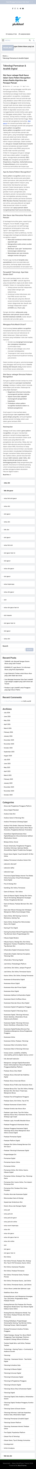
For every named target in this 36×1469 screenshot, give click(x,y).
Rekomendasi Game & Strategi (13, 1198)
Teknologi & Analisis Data (12, 1365)
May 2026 (7, 720)
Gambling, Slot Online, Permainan (14, 888)
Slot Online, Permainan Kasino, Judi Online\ (18, 1285)
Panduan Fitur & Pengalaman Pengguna (16, 1097)
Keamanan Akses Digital (12, 983)
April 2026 (7, 724)
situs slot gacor (9, 568)
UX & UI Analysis (9, 1448)
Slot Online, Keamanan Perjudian (14, 1267)
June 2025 (7, 763)
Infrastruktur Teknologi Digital (13, 960)
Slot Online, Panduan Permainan (14, 1271)
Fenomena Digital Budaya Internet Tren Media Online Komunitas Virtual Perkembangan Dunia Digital (18, 878)
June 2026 (7, 716)
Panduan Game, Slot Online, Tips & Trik (16, 1101)
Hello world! (27, 701)
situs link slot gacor (10, 498)
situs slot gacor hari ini (11, 607)
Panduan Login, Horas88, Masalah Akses (17, 1120)
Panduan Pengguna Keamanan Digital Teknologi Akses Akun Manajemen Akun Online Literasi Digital (17, 1131)
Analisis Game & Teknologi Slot (14, 818)
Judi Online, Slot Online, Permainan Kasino (17, 972)
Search (5, 646)
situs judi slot (8, 1214)
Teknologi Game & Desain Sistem (14, 1409)
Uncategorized (8, 1444)
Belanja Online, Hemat (11, 842)
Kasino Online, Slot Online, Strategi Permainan (18, 975)
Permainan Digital (9, 1158)
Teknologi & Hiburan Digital (12, 1369)
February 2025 (8, 779)
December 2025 (9, 740)
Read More (6, 475)
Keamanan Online (9, 1037)
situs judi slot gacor (10, 1218)
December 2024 (9, 787)
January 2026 (8, 736)
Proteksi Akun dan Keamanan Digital (15, 1194)
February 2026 (8, 732)
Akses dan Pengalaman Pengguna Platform (17, 806)
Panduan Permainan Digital (12, 1137)
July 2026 (7, 712)
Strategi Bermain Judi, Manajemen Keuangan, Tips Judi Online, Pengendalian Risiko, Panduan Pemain (18, 1299)
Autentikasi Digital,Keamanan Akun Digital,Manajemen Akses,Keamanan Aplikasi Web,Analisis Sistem (18, 836)
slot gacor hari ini (9, 553)
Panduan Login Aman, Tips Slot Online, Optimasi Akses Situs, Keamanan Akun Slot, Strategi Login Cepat (18, 1115)
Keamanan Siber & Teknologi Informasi (16, 1049)
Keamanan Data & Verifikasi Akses (15, 999)
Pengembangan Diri (10, 1154)
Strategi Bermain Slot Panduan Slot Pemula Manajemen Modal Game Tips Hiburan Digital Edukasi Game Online (18, 1307)
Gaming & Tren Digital (11, 928)
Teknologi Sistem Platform (12, 1422)
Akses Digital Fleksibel (11, 810)
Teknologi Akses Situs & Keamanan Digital (17, 1389)
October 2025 (8, 748)
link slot (6, 529)
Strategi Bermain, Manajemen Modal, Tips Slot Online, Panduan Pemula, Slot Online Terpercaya (17, 1315)
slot (5, 600)
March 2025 (7, 775)
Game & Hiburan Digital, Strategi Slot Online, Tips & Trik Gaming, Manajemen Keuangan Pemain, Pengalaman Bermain (18, 898)
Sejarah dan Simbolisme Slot (13, 1202)
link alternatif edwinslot (11, 1059)
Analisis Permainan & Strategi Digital (15, 822)
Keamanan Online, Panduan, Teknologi (16, 1041)
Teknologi (7, 1355)
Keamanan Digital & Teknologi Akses (16, 1011)
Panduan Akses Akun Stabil (13, 1071)
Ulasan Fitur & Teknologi (12, 1436)
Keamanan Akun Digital (11, 991)
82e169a (7, 86)
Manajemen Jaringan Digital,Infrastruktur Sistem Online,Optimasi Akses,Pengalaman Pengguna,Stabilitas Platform (17, 1065)
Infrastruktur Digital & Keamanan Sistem (17, 950)
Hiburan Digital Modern (11, 938)
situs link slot (8, 545)
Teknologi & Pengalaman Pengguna (15, 1381)
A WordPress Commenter (12, 701)
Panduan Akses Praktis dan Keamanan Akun (18, 1085)
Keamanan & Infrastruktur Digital (14, 979)
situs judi (7, 1210)
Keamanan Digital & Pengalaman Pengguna (17, 1007)
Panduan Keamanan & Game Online (15, 1105)
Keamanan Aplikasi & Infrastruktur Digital (17, 995)
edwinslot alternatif (10, 864)
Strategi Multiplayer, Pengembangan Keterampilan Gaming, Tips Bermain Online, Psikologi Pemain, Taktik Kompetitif (17, 1323)
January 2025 (8, 783)
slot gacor (7, 514)
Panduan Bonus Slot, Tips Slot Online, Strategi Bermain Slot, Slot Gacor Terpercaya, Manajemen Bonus (18, 1091)
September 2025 (9, 752)
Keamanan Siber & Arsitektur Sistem (15, 1045)
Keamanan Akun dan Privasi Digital (15, 987)
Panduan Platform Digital (12, 1140)
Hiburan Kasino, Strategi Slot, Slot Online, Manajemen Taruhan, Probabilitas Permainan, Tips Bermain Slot (18, 944)
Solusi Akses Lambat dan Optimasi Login (17, 1288)
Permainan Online (9, 1166)
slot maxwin (8, 615)
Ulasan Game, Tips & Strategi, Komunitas (17, 1440)
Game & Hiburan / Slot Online (13, 892)
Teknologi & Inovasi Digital (12, 1373)
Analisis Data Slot (9, 814)
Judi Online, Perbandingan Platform (15, 964)
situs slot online (9, 1241)
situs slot (7, 506)
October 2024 (8, 795)
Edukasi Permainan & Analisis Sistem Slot (17, 860)
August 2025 (8, 756)
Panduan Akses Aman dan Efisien (14, 1081)
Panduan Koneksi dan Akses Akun (15, 1108)
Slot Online (7, 1257)
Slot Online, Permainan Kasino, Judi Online (17, 1281)
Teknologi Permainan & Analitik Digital (16, 1419)
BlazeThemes (22, 1465)
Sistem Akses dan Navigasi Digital (15, 1206)
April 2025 (7, 771)
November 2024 (9, 791)
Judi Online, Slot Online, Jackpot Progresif (17, 968)
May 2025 (7, 767)
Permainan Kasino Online (12, 1162)
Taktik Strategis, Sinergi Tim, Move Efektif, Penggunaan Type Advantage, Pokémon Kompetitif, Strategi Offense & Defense (17, 1337)
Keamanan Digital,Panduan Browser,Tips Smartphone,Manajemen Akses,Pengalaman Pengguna (18, 1031)
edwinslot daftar (9, 868)
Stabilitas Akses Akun (11, 1292)
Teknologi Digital (9, 1393)
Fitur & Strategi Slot (10, 884)
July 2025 (7, 759)
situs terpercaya (9, 584)
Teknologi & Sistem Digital (12, 1385)
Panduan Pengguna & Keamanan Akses (16, 1124)
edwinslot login (9, 872)
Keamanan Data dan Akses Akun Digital (16, 1003)
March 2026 (7, 728)
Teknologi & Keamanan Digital (13, 1377)
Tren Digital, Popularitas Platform (14, 1432)
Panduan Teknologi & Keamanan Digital (16, 1150)
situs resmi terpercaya (11, 1225)
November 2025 (9, 744)
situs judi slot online (10, 1222)
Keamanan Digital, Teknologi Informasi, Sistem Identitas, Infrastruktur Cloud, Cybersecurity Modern (16, 1017)
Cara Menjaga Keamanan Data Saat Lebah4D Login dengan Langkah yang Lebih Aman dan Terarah (17, 2)
